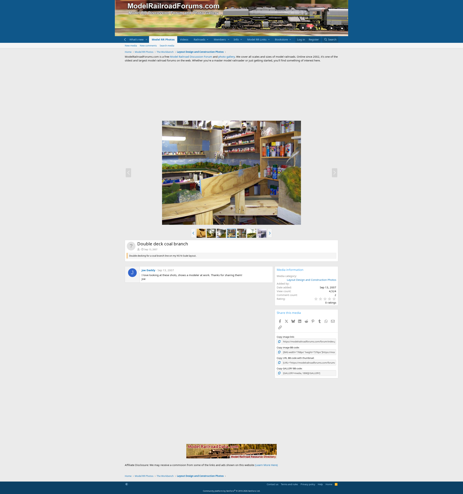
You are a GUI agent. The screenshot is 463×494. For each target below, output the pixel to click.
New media (131, 45)
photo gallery (226, 56)
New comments (148, 45)
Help (320, 484)
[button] (146, 39)
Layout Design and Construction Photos (311, 280)
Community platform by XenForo (231, 490)
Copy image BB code (288, 347)
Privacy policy (308, 484)
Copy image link (285, 336)
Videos (184, 39)
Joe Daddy (148, 270)
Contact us (272, 484)
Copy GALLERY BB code (289, 368)
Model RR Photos (163, 39)
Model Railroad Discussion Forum (191, 56)
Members (220, 39)
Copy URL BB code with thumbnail (295, 358)
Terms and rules (289, 484)
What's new (136, 39)
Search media (167, 45)
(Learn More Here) (266, 465)
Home (329, 484)
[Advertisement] (231, 91)
